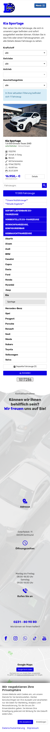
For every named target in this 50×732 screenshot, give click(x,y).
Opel (7, 313)
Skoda (8, 339)
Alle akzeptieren (25, 722)
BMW (7, 254)
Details (35, 176)
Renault (9, 329)
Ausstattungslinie (13, 80)
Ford (7, 274)
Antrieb (7, 69)
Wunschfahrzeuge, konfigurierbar (17, 226)
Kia (7, 295)
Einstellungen (41, 722)
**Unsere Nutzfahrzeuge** (16, 200)
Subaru (9, 344)
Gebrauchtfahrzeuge (18, 233)
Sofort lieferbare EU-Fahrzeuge (18, 212)
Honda (8, 279)
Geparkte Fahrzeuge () (26, 366)
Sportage (11, 302)
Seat (7, 334)
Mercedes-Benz (13, 308)
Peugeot (10, 318)
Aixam (8, 243)
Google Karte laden (25, 669)
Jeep (8, 290)
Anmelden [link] (26, 373)
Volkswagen (11, 354)
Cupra (8, 264)
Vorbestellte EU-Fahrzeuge (22, 219)
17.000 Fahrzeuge (25, 193)
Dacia (8, 269)
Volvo (8, 360)
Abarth (9, 238)
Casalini (9, 259)
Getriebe (8, 58)
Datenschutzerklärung (13, 728)
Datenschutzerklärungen (25, 675)
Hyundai (9, 285)
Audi (7, 249)
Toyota (9, 349)
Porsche (9, 324)
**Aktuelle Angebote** (14, 204)
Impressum (33, 728)
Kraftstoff (8, 47)
